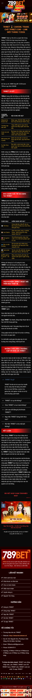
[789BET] (16, 3)
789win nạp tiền (6, 86)
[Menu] (2, 3)
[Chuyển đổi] (3, 380)
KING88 (13, 86)
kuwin (24, 84)
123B (20, 84)
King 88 (16, 84)
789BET (3, 38)
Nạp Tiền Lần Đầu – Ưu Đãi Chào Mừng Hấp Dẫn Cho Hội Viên (16, 526)
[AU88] (16, 690)
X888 (11, 84)
